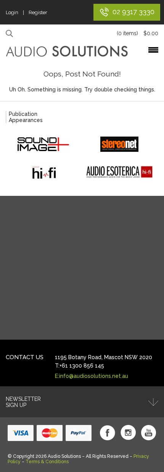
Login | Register (26, 12)
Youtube (148, 432)
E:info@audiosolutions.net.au (91, 376)
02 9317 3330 (133, 12)
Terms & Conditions (47, 461)
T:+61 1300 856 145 (79, 366)
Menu (153, 50)
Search (10, 33)
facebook (107, 432)
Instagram (128, 432)
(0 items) (137, 33)
